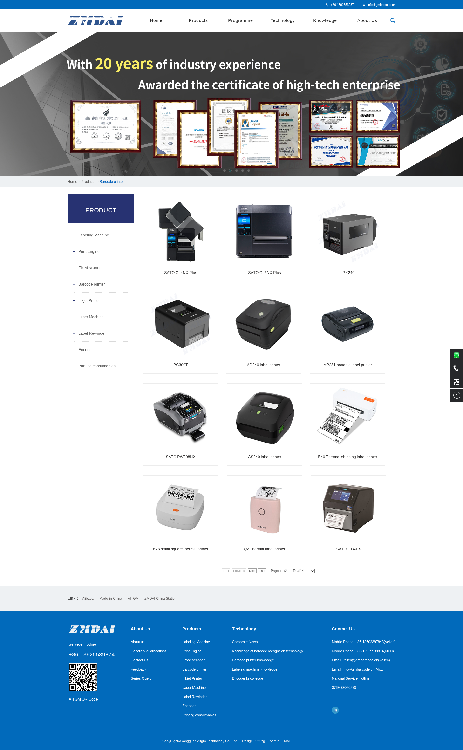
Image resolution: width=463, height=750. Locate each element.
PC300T (180, 365)
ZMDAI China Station (160, 598)
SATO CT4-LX (348, 549)
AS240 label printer (264, 457)
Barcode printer (91, 284)
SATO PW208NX (181, 457)
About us (138, 642)
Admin (274, 741)
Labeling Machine (93, 235)
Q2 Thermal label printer (264, 549)
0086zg (259, 741)
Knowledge (325, 20)
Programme (240, 20)
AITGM (133, 598)
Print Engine (89, 251)
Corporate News (245, 642)
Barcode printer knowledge (253, 660)
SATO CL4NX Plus (180, 273)
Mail (287, 741)
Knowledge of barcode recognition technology (267, 651)
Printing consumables (97, 366)
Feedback (138, 669)
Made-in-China (110, 598)
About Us (367, 20)
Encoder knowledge (247, 678)
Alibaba (88, 598)
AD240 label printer (263, 365)
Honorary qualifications (149, 651)
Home (156, 20)
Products (198, 20)
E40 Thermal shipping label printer (347, 457)
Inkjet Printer (89, 301)
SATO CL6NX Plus (264, 273)
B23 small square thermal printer (180, 549)
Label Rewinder (92, 333)
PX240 (348, 273)
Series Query (141, 678)
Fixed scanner (90, 268)
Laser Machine (91, 317)
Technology (283, 20)
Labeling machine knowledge (254, 669)
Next (252, 571)
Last (262, 571)
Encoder (85, 350)
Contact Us (140, 660)
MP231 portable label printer (347, 365)
